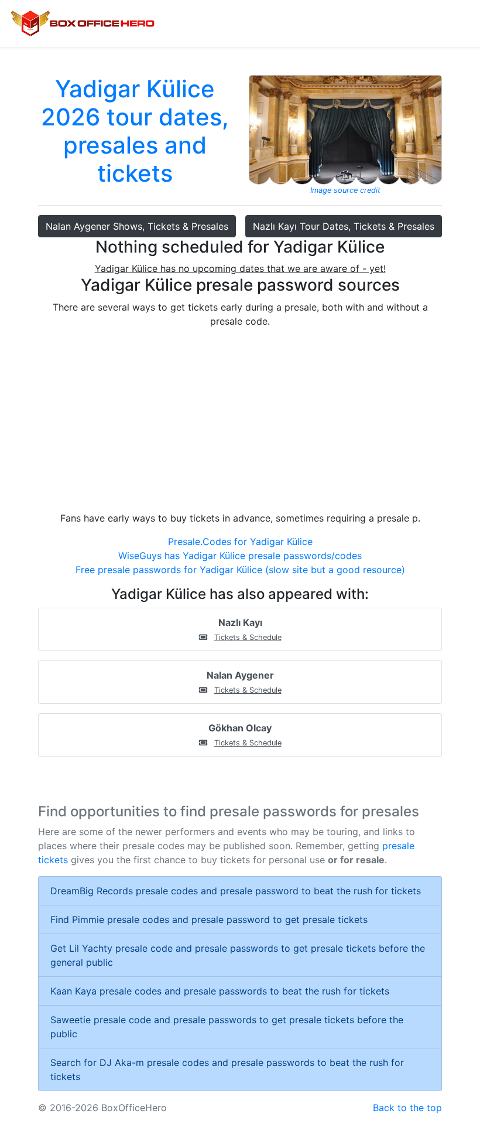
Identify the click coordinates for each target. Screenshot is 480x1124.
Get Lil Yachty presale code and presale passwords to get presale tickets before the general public (237, 955)
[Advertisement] (240, 420)
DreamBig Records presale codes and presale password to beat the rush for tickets (235, 891)
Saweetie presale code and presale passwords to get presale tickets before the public (226, 1027)
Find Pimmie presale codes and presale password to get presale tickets (209, 919)
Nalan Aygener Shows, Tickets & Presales (137, 226)
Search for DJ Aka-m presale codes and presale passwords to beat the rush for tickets (227, 1069)
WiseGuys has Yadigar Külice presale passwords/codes (240, 555)
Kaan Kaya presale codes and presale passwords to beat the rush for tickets (219, 991)
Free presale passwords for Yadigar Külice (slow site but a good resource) (240, 569)
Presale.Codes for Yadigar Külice (240, 541)
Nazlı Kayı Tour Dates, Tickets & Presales (343, 226)
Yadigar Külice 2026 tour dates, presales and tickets (135, 131)
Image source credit (345, 190)
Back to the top (407, 1107)
